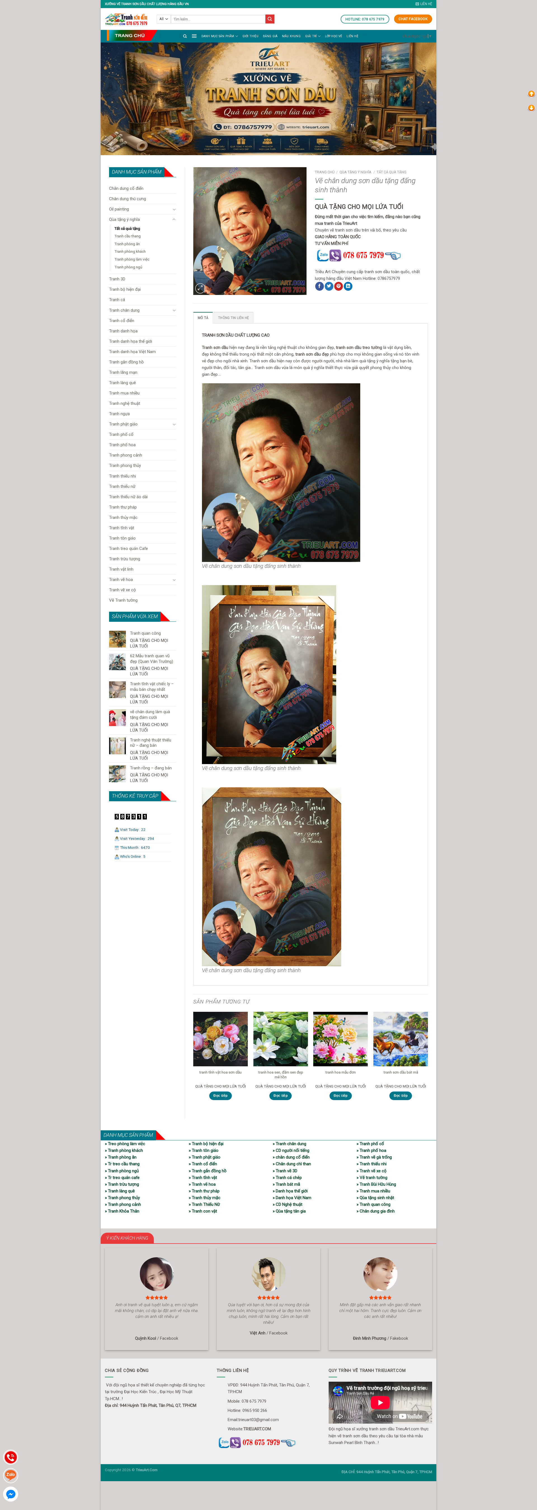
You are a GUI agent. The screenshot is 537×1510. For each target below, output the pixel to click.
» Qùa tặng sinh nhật (375, 1197)
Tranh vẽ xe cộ (122, 589)
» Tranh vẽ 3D (285, 1170)
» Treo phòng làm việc (125, 1143)
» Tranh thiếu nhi (372, 1163)
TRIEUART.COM (257, 1428)
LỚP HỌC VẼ (333, 36)
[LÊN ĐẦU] (531, 93)
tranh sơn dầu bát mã (400, 1072)
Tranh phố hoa (122, 444)
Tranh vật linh (121, 569)
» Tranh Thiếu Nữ (204, 1204)
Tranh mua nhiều (124, 393)
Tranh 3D (117, 279)
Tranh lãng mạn (123, 372)
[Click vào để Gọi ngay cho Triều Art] (371, 254)
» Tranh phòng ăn (120, 1157)
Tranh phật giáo (123, 424)
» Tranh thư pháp (204, 1191)
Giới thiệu (250, 36)
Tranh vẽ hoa (121, 579)
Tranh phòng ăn (127, 244)
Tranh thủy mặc (123, 517)
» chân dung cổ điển (291, 1157)
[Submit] (269, 19)
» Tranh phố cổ (370, 1143)
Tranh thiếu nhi (122, 476)
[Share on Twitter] (329, 286)
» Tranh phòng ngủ (122, 1170)
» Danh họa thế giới (290, 1191)
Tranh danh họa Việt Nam (132, 351)
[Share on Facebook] (319, 286)
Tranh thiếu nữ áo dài (128, 496)
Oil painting (119, 209)
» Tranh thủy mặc (204, 1197)
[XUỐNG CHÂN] (531, 107)
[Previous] (193, 1060)
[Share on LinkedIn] (348, 286)
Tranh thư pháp (123, 507)
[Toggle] (174, 209)
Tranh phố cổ (121, 434)
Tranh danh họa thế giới (130, 341)
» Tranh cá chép (287, 1177)
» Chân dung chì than (292, 1163)
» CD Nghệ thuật (287, 1204)
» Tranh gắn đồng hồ (208, 1170)
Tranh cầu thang (127, 236)
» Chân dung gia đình (376, 1211)
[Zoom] (200, 288)
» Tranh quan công (373, 1204)
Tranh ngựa (119, 413)
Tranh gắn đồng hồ (126, 362)
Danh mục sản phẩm (217, 36)
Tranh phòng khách (130, 251)
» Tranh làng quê (120, 1191)
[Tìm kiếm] (185, 36)
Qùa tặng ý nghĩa (124, 219)
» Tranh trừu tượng (122, 1184)
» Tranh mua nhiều (373, 1191)
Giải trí (311, 36)
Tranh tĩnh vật (121, 527)
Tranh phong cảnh (125, 455)
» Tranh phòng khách (124, 1150)
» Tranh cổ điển (203, 1163)
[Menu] (194, 35)
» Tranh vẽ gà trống (374, 1157)
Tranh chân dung (124, 310)
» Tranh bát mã (286, 1184)
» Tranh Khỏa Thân (122, 1211)
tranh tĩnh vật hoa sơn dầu (220, 1072)
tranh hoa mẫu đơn (340, 1072)
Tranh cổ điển (121, 320)
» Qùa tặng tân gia (289, 1211)
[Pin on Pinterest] (338, 286)
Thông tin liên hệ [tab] (233, 318)
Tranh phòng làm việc (131, 259)
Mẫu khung (291, 36)
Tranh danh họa (123, 331)
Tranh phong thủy (125, 465)
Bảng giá (270, 36)
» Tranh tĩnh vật (203, 1177)
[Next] (427, 1060)
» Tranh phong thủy (122, 1197)
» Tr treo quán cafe (122, 1177)
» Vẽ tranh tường (372, 1177)
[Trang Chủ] (132, 35)
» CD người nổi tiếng (291, 1150)
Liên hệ (352, 36)
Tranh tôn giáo (122, 538)
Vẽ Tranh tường (123, 600)
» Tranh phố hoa (371, 1150)
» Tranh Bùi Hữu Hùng (376, 1184)
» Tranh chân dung (289, 1143)
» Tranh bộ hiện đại (206, 1143)
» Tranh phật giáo (204, 1157)
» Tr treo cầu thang (122, 1163)
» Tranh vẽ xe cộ (372, 1170)
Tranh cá (117, 299)
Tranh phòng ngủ (128, 267)
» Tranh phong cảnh (123, 1204)
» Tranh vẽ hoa (202, 1184)
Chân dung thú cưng (127, 198)
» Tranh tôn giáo (203, 1150)
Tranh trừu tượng (124, 558)
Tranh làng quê (122, 382)
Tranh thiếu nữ (122, 486)
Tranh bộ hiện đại (125, 289)
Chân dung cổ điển (126, 188)
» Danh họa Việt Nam (292, 1197)
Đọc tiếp (220, 1096)
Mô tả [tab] (203, 318)
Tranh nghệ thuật (124, 403)
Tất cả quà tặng (127, 228)
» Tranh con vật (203, 1211)
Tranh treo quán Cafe (128, 548)
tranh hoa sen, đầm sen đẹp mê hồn (280, 1074)
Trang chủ (325, 172)
